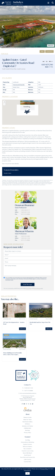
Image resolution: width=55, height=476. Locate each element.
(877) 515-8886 (25, 214)
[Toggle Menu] (48, 3)
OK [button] (27, 473)
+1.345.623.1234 (28, 388)
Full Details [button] (22, 328)
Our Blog (27, 440)
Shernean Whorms (24, 231)
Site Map (27, 430)
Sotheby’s (27, 424)
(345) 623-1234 (25, 212)
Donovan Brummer (24, 205)
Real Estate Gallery (28, 421)
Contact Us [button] (49, 51)
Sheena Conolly (28, 417)
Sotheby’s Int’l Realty (27, 426)
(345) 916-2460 (25, 236)
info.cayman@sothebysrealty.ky (28, 393)
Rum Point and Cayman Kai (27, 457)
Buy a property (27, 448)
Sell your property (27, 446)
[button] (3, 26)
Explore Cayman (27, 444)
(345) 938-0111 (25, 210)
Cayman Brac (27, 461)
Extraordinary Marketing (27, 442)
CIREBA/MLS (27, 428)
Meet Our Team (27, 419)
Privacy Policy (28, 288)
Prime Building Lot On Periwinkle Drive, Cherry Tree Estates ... (12, 353)
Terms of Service (36, 288)
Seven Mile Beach (27, 453)
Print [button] (42, 51)
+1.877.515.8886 (28, 390)
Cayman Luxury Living (27, 450)
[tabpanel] (27, 27)
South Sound (27, 455)
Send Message (27, 284)
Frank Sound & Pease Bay (9, 69)
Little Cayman (27, 459)
